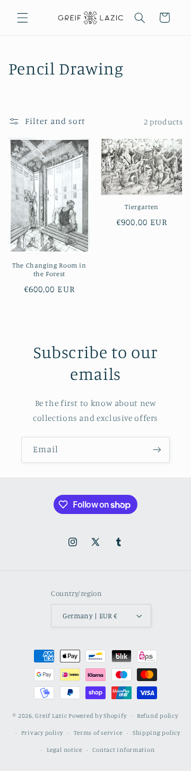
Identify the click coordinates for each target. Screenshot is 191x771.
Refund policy (157, 715)
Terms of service (98, 732)
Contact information (123, 749)
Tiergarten (141, 207)
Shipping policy (156, 732)
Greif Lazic (51, 715)
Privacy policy (42, 732)
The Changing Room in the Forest (49, 269)
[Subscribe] (157, 450)
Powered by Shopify (97, 715)
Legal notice (64, 749)
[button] (22, 17)
